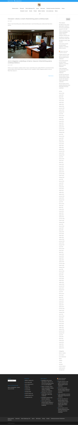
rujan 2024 (61, 134)
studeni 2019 (61, 243)
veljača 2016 (61, 327)
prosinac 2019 (61, 241)
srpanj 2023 (61, 160)
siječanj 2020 (61, 239)
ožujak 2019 (61, 258)
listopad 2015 (61, 332)
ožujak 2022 (61, 190)
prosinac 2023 (61, 151)
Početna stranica (15, 8)
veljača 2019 (61, 259)
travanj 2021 (61, 211)
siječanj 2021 (61, 216)
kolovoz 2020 (61, 226)
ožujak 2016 (61, 325)
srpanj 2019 (61, 250)
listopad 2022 (61, 177)
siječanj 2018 (61, 284)
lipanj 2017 (61, 297)
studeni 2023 (61, 153)
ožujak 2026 (61, 102)
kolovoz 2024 (61, 136)
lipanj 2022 (61, 184)
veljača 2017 (61, 304)
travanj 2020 (61, 233)
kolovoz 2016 (61, 316)
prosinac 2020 (61, 218)
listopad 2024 (61, 132)
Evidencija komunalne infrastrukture (53, 8)
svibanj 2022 (61, 186)
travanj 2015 (61, 342)
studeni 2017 (61, 288)
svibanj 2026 (61, 98)
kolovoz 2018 (61, 271)
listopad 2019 (61, 244)
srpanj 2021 (61, 205)
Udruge (63, 8)
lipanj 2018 (61, 274)
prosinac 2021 (61, 196)
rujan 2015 (61, 334)
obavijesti (61, 364)
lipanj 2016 (61, 319)
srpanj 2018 (61, 273)
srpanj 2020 (61, 228)
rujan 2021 (61, 201)
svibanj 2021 (61, 209)
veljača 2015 (61, 346)
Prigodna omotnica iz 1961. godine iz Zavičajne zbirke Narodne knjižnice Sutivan (64, 56)
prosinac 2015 (61, 331)
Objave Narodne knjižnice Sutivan (63, 52)
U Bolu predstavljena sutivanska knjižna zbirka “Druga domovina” (63, 70)
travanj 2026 (61, 100)
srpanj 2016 (61, 317)
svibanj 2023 (61, 164)
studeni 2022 (61, 175)
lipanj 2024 (61, 140)
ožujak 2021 (61, 213)
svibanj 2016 (61, 321)
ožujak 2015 (61, 344)
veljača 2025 (61, 125)
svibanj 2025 (61, 119)
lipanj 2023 (61, 162)
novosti (60, 362)
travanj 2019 (61, 256)
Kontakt (47, 418)
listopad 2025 (61, 111)
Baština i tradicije (62, 353)
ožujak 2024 (61, 145)
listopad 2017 (61, 289)
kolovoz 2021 (61, 203)
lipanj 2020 (61, 229)
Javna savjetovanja (62, 356)
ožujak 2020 (61, 235)
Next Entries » (51, 75)
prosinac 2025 (61, 108)
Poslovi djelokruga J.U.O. (30, 8)
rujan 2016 (61, 314)
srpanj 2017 (61, 295)
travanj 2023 (61, 166)
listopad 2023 (61, 155)
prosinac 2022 (61, 173)
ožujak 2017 (61, 302)
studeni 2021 (61, 198)
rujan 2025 (61, 113)
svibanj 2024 (61, 141)
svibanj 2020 (61, 231)
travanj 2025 (61, 121)
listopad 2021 (61, 199)
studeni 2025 (61, 110)
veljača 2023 (61, 169)
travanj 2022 (61, 188)
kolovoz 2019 (61, 248)
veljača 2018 (61, 282)
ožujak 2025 (61, 123)
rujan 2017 (61, 291)
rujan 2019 (61, 246)
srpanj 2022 (61, 183)
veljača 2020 (61, 237)
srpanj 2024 (61, 138)
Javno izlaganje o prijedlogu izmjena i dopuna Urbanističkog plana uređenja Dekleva (30, 62)
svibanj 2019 (61, 254)
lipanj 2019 (61, 252)
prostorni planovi (62, 366)
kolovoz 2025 (61, 115)
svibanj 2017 (61, 299)
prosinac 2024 (61, 128)
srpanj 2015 (61, 336)
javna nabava (61, 354)
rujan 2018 (61, 269)
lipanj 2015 (61, 338)
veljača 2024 (61, 147)
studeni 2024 (61, 130)
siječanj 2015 (61, 347)
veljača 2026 (61, 104)
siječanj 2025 (61, 126)
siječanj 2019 (61, 261)
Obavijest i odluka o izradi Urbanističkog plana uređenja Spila (28, 19)
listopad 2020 (61, 222)
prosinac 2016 (61, 308)
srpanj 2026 (61, 95)
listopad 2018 (61, 267)
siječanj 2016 (61, 329)
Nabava (60, 358)
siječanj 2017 (61, 306)
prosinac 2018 (61, 263)
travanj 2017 (61, 301)
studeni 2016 (61, 310)
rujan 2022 (61, 179)
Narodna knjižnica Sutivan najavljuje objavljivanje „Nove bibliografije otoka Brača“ (64, 85)
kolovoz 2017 (61, 293)
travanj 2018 (61, 278)
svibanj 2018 (61, 276)
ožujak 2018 (61, 280)
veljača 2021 (61, 214)
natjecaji (60, 360)
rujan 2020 (61, 224)
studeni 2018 (61, 265)
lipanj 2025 (61, 117)
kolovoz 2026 (61, 93)
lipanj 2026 (61, 96)
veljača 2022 (61, 192)
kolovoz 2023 (61, 158)
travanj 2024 (61, 143)
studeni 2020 (61, 220)
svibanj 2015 (61, 340)
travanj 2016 (61, 323)
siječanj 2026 (61, 106)
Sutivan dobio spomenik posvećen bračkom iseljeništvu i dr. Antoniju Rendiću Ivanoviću (47, 402)
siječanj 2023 (61, 171)
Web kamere (42, 8)
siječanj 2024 (61, 149)
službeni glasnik (62, 368)
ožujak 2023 (61, 168)
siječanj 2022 (61, 194)
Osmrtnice (10, 419)
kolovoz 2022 (61, 181)
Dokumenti (22, 8)
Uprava (37, 8)
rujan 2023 (61, 156)
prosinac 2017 (61, 286)
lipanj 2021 (61, 207)
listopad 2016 (61, 312)
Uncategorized (61, 369)
